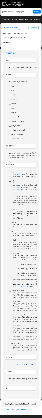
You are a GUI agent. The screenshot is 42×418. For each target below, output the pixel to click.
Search (37, 12)
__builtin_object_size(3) (25, 364)
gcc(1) (18, 174)
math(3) (16, 189)
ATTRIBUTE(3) (10, 53)
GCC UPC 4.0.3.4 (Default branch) (15, 409)
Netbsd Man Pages (11, 28)
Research (33, 28)
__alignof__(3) (22, 286)
